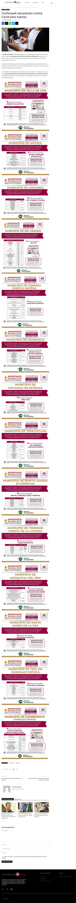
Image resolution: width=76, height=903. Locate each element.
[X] (6, 23)
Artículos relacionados (8, 799)
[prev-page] (2, 821)
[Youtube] (11, 889)
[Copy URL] (16, 23)
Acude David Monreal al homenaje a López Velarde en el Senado (38, 779)
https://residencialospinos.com (18, 789)
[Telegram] (13, 23)
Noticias (7, 7)
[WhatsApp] (9, 23)
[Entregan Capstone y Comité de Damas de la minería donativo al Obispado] (41, 807)
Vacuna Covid (11, 762)
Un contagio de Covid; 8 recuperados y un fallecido (12, 779)
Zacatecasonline (7, 19)
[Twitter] (7, 889)
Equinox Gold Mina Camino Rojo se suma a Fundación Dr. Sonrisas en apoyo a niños (25, 815)
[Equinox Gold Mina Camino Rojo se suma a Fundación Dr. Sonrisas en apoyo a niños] (25, 807)
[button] (51, 3)
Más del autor (18, 799)
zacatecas (18, 762)
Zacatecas (12, 7)
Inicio (3, 7)
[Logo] (15, 875)
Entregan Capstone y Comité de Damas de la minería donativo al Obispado (41, 815)
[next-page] (5, 821)
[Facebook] (3, 23)
